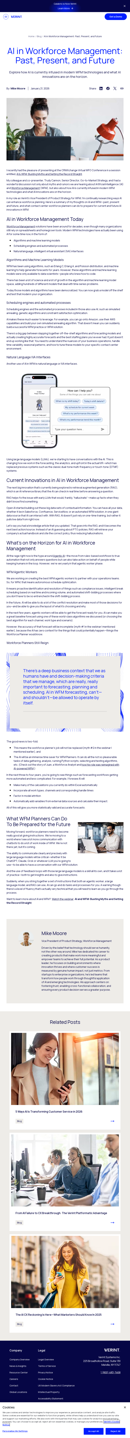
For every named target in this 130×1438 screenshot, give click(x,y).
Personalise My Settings (15, 1431)
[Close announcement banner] (124, 6)
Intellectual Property (48, 1392)
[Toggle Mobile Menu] (6, 16)
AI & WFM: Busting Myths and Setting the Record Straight (49, 174)
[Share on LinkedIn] (101, 88)
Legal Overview (46, 1359)
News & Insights (18, 1365)
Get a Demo (115, 16)
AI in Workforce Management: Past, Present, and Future (73, 36)
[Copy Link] (122, 88)
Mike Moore (18, 88)
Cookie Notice (45, 1379)
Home (32, 36)
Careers (14, 1379)
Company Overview (20, 1359)
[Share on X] (115, 88)
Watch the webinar (63, 899)
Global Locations (18, 1392)
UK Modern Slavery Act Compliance (56, 1385)
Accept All (93, 1431)
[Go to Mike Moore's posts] (26, 938)
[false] (124, 1407)
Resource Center (19, 1372)
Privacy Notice (45, 1372)
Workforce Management (25, 188)
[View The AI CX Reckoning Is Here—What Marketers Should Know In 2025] (65, 1283)
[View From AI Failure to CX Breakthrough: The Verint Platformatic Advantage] (65, 1182)
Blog (40, 36)
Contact (14, 1385)
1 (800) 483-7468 (110, 1372)
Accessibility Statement (50, 1398)
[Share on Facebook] (108, 88)
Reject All (115, 1431)
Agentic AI (59, 556)
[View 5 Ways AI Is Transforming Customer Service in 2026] (65, 1080)
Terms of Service (47, 1365)
